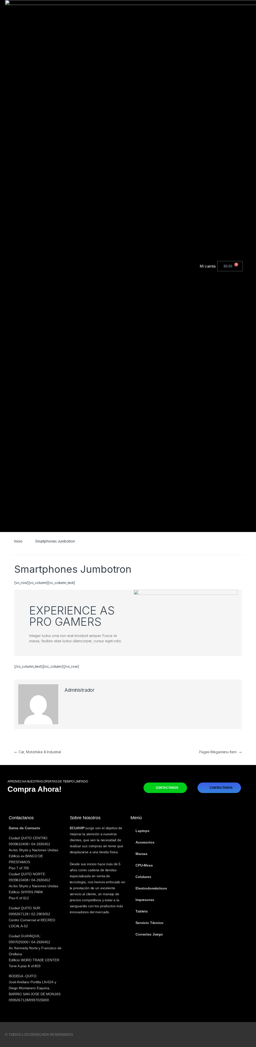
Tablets (142, 911)
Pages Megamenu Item (220, 752)
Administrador (79, 690)
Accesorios (145, 842)
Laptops (143, 831)
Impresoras (145, 900)
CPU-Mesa (144, 865)
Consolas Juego (149, 934)
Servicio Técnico (150, 923)
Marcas (142, 854)
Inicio (18, 541)
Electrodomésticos (151, 888)
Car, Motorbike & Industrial (37, 752)
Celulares (143, 877)
